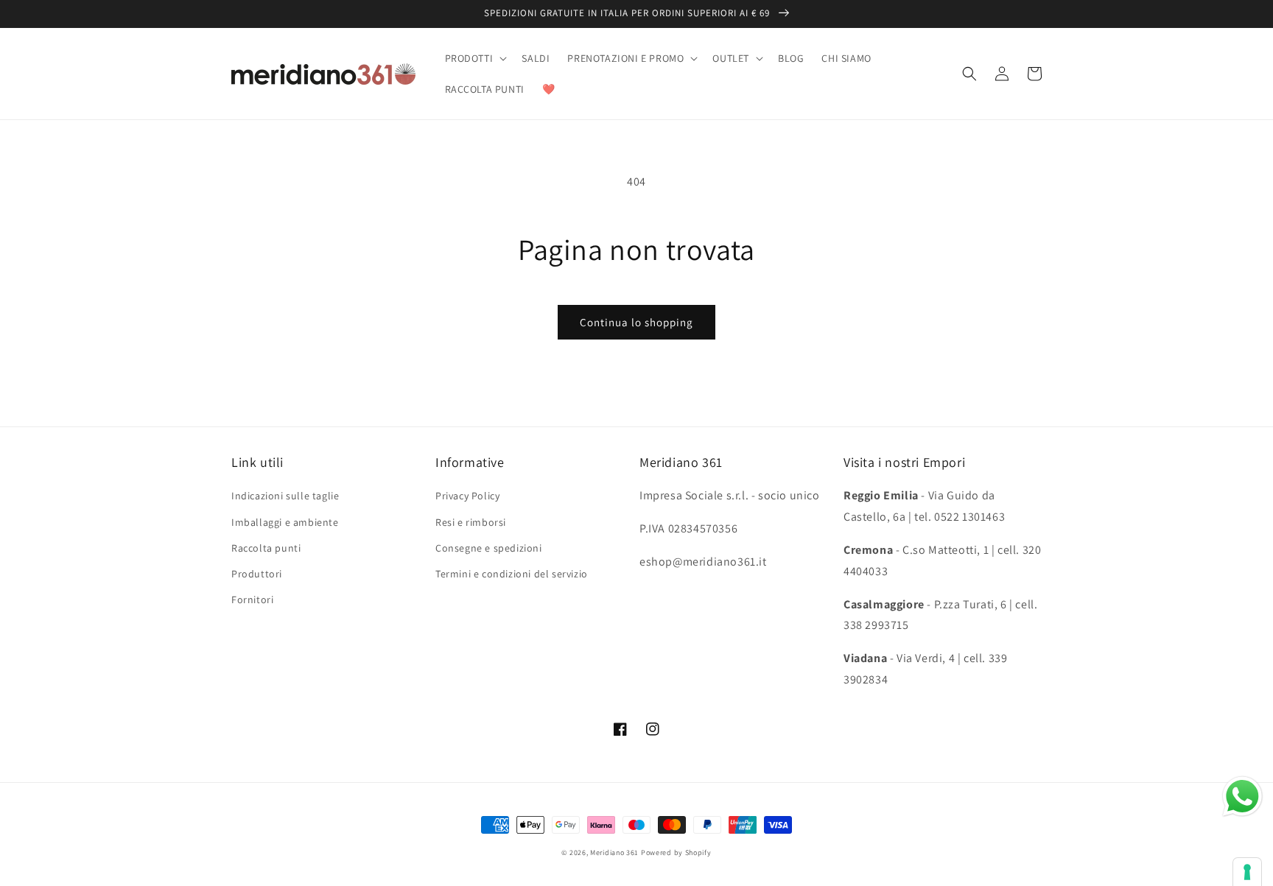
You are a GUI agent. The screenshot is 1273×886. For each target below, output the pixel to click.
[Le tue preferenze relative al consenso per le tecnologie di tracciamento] (1247, 872)
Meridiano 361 (614, 852)
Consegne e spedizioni (488, 548)
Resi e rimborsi (470, 522)
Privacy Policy (467, 495)
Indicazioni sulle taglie (285, 495)
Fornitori (252, 599)
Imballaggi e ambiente (285, 522)
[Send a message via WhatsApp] (1242, 796)
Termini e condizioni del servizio (511, 573)
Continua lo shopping (636, 322)
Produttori (256, 573)
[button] (474, 58)
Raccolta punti (266, 548)
